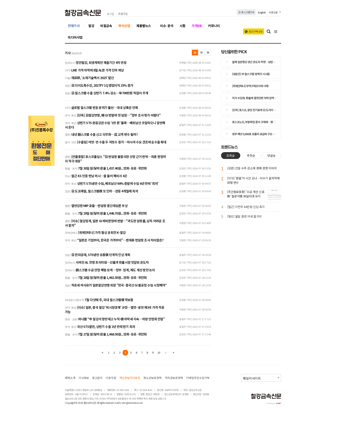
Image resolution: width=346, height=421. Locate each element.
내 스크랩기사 (247, 12)
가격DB (197, 25)
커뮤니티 (214, 25)
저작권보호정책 (174, 378)
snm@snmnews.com (132, 402)
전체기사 (73, 25)
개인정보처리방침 (129, 378)
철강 (91, 25)
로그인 (110, 13)
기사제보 (83, 378)
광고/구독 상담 (256, 31)
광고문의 (97, 378)
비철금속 (106, 25)
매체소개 (70, 378)
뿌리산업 (124, 25)
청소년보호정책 (152, 378)
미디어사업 (75, 37)
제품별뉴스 (143, 25)
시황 (182, 25)
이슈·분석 (166, 25)
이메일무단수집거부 (198, 378)
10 (159, 352)
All (98, 402)
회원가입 (123, 13)
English (262, 12)
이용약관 (111, 378)
